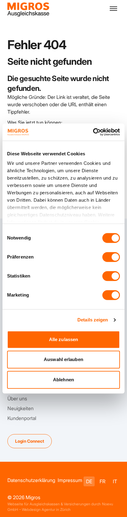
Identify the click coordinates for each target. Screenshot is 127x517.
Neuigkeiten (20, 408)
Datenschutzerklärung (31, 480)
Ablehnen (63, 379)
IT (115, 481)
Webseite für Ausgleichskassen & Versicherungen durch (54, 504)
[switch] (111, 257)
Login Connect (29, 441)
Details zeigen (92, 319)
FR (102, 481)
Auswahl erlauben (63, 359)
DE (89, 481)
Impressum (70, 480)
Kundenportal (21, 418)
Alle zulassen (63, 339)
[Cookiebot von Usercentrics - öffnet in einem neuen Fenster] (93, 132)
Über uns (17, 398)
